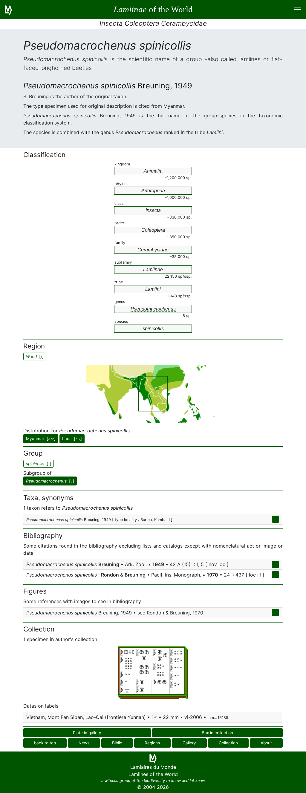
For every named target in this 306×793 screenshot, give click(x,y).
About (266, 742)
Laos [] (72, 438)
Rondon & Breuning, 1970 (175, 613)
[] (50, 481)
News (84, 742)
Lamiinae (153, 269)
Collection (228, 742)
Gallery (189, 742)
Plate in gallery (87, 732)
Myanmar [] (41, 438)
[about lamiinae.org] (12, 9)
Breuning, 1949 (97, 519)
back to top (45, 742)
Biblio (117, 742)
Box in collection (217, 732)
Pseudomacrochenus (153, 308)
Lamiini (153, 289)
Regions (152, 742)
